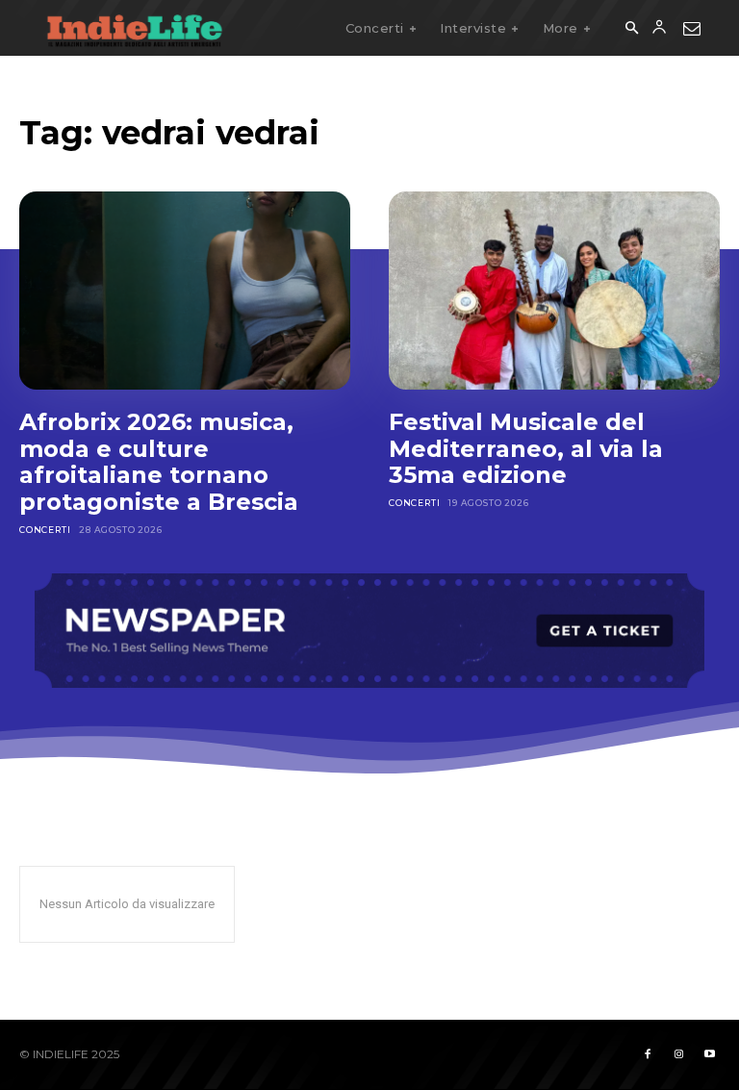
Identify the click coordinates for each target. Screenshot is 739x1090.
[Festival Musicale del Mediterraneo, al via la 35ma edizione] (554, 290)
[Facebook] (647, 1054)
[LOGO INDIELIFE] (134, 28)
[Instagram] (678, 1054)
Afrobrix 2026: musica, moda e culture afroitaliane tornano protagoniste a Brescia (162, 462)
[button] (631, 29)
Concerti (44, 529)
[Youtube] (709, 1054)
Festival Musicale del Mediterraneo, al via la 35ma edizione (526, 448)
